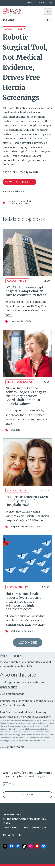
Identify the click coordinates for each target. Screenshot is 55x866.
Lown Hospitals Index (31, 526)
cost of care (17, 630)
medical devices (26, 201)
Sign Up (27, 794)
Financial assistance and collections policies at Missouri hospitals (26, 703)
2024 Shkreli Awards (12, 746)
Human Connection (20, 381)
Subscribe (31, 3)
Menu (49, 11)
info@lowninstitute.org (17, 827)
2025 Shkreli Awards (12, 693)
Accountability (14, 28)
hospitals (12, 201)
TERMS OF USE (12, 835)
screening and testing (19, 203)
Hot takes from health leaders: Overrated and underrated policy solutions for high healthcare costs (23, 601)
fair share (15, 321)
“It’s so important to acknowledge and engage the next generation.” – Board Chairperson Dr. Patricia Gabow (25, 396)
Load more (27, 642)
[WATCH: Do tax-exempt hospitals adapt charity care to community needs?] (27, 252)
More (8, 314)
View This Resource (17, 181)
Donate (42, 3)
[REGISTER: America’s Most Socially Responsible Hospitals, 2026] (27, 462)
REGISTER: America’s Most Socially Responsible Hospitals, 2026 (26, 501)
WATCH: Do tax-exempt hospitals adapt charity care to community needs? (26, 291)
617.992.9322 (40, 827)
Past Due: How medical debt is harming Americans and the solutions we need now (25, 714)
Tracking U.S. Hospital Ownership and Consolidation (22, 684)
